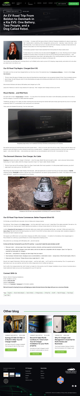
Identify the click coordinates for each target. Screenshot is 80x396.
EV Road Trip (47, 292)
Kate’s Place (6, 231)
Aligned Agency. (73, 392)
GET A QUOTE (62, 3)
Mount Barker (19, 96)
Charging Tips (58, 335)
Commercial (28, 373)
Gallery (45, 3)
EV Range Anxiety (39, 292)
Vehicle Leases (29, 380)
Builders (27, 375)
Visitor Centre (25, 224)
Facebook (13, 284)
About (13, 3)
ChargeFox (10, 292)
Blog (55, 3)
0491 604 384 (74, 3)
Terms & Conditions (56, 392)
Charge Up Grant (19, 4)
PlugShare (6, 160)
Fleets (27, 377)
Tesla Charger (70, 292)
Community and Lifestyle (12, 11)
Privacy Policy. (64, 392)
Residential (28, 371)
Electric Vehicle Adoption (19, 292)
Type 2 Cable (7, 295)
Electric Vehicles (30, 292)
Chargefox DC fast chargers (15, 229)
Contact (50, 3)
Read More (11, 350)
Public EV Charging (61, 292)
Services (39, 3)
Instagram (19, 284)
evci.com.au (11, 282)
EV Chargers (30, 4)
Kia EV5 (53, 53)
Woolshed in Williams (56, 72)
